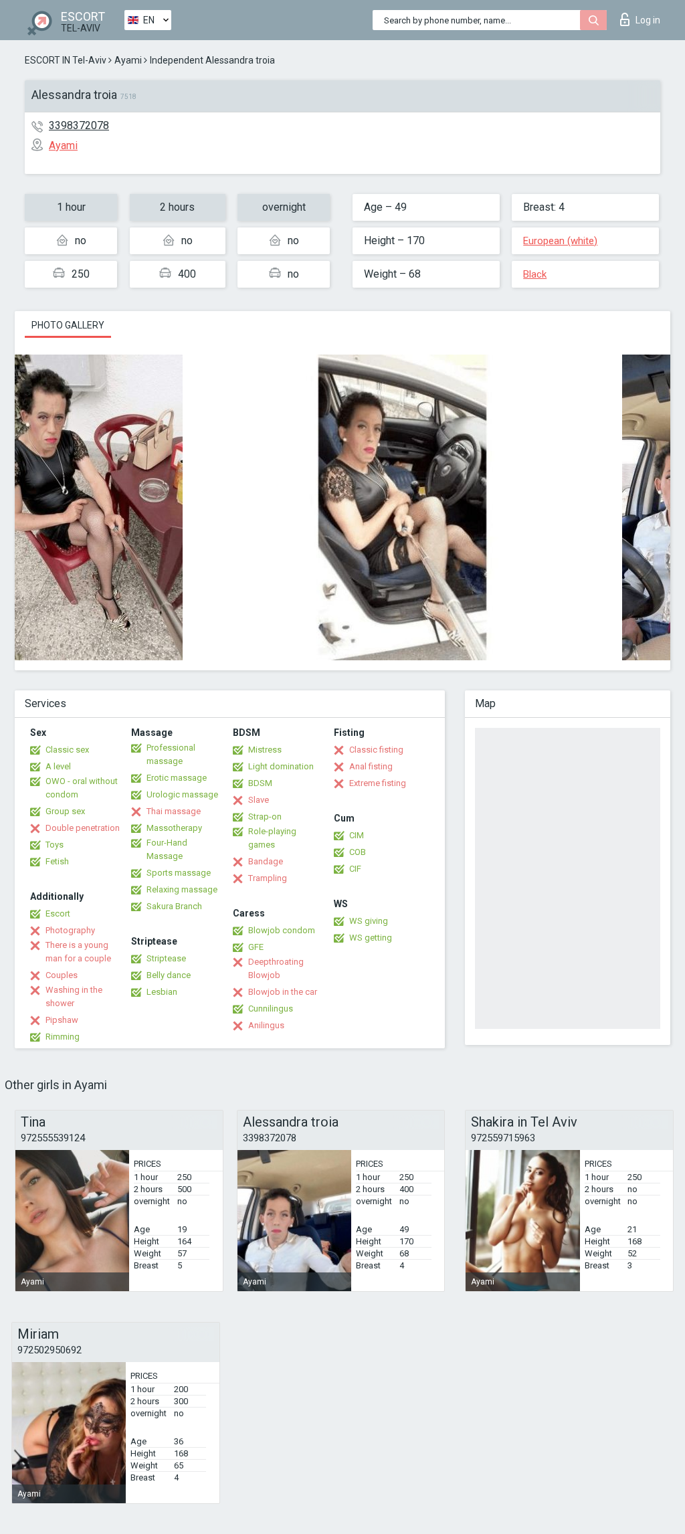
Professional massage (170, 754)
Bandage (265, 861)
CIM (356, 835)
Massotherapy (174, 828)
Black (535, 274)
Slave (258, 800)
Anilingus (266, 1025)
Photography (70, 930)
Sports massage (178, 873)
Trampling (267, 878)
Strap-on (265, 816)
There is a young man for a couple (78, 951)
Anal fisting (371, 766)
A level (58, 766)
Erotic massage (176, 778)
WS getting (370, 938)
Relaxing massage (181, 889)
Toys (54, 845)
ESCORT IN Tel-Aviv (65, 60)
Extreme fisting (377, 783)
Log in (647, 20)
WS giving (368, 921)
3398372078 (79, 125)
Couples (61, 975)
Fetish (57, 861)
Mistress (265, 750)
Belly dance (168, 975)
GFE (256, 947)
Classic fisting (376, 750)
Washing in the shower (73, 996)
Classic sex (67, 750)
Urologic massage (182, 794)
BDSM (260, 783)
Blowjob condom (281, 930)
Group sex (65, 811)
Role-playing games (272, 838)
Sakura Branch (174, 906)
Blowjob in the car (282, 992)
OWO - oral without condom (81, 787)
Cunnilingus (270, 1008)
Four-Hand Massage (166, 849)
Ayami (128, 60)
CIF (355, 869)
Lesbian (161, 992)
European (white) (560, 241)
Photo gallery (67, 325)
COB (357, 852)
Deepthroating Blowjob (276, 968)
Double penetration (82, 828)
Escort (57, 913)
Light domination (281, 766)
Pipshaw (61, 1020)
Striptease (166, 958)
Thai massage (173, 811)
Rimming (62, 1037)
